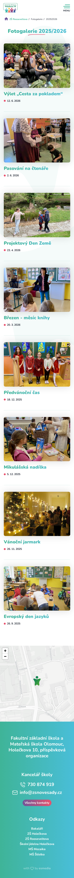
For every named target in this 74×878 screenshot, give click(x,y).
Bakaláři (37, 829)
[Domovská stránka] (10, 8)
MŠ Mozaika (37, 849)
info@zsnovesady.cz (41, 792)
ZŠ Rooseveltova (37, 839)
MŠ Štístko (37, 854)
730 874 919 (41, 784)
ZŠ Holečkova (37, 834)
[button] (37, 681)
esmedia (45, 868)
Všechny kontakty (37, 803)
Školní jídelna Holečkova (37, 844)
